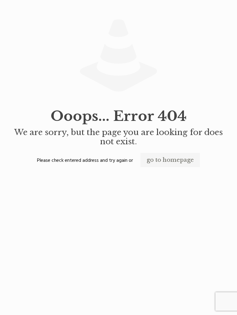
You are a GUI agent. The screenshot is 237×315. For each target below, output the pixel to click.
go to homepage (170, 160)
